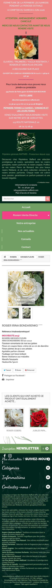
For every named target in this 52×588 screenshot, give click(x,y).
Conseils (26, 239)
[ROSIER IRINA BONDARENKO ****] (13, 313)
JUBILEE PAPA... (39, 431)
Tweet (8, 370)
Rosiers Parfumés (8, 544)
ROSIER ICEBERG (14, 431)
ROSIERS (13, 257)
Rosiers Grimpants (9, 536)
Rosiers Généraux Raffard (11, 532)
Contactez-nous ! (16, 486)
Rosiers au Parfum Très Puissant (14, 540)
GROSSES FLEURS (27, 257)
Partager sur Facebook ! (14, 375)
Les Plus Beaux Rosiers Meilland (14, 560)
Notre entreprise (26, 223)
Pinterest (30, 370)
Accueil (26, 207)
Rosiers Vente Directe (25, 215)
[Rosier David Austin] (26, 142)
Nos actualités (26, 231)
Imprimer (10, 379)
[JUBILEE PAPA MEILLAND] (39, 418)
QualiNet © (33, 584)
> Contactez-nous (43, 182)
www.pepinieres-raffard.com (13, 576)
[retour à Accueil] (4, 257)
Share (18, 370)
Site (22, 584)
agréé (27, 584)
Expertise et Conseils (10, 564)
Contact (26, 247)
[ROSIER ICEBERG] (14, 418)
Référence (6, 331)
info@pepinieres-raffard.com (26, 190)
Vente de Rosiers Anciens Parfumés (15, 552)
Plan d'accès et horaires (26, 193)
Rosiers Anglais (8, 548)
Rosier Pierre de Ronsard (11, 556)
